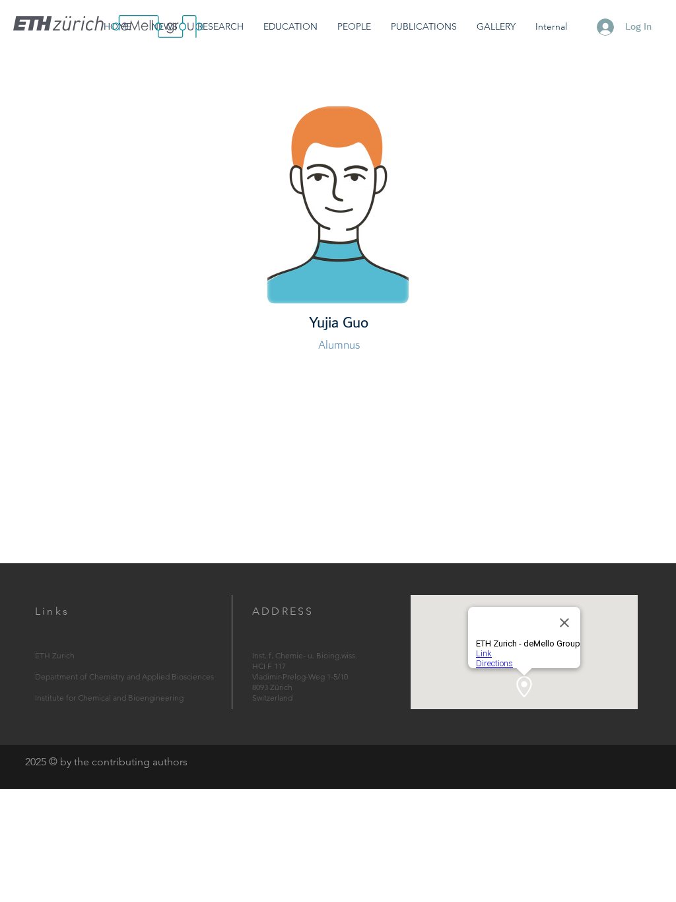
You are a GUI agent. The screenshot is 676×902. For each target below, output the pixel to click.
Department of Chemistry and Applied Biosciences (124, 676)
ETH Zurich (55, 655)
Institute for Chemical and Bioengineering (109, 698)
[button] (220, 27)
